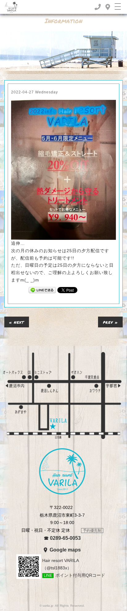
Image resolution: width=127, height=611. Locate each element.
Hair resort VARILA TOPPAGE (62, 471)
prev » (110, 322)
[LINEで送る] (42, 289)
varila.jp (48, 605)
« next (16, 322)
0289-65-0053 (62, 538)
